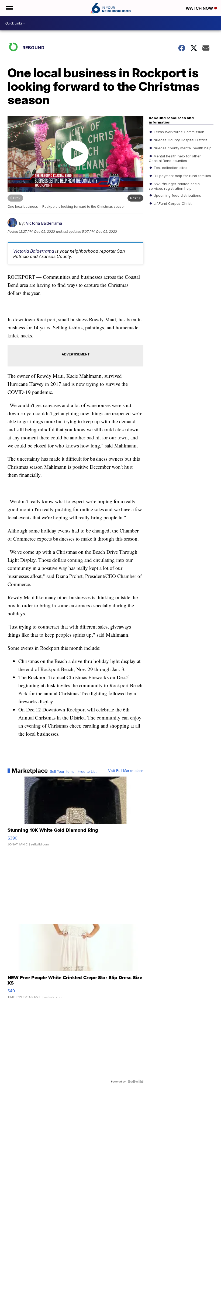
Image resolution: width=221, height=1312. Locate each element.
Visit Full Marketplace (125, 771)
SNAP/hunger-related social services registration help (175, 186)
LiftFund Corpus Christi (172, 203)
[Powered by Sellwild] (135, 1081)
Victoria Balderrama (44, 223)
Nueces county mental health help (182, 148)
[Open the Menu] (9, 8)
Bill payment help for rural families (182, 176)
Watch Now (200, 8)
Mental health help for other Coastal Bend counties (175, 158)
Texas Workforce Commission (178, 132)
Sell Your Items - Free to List (73, 771)
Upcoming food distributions (177, 195)
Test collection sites (170, 167)
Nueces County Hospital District (180, 140)
